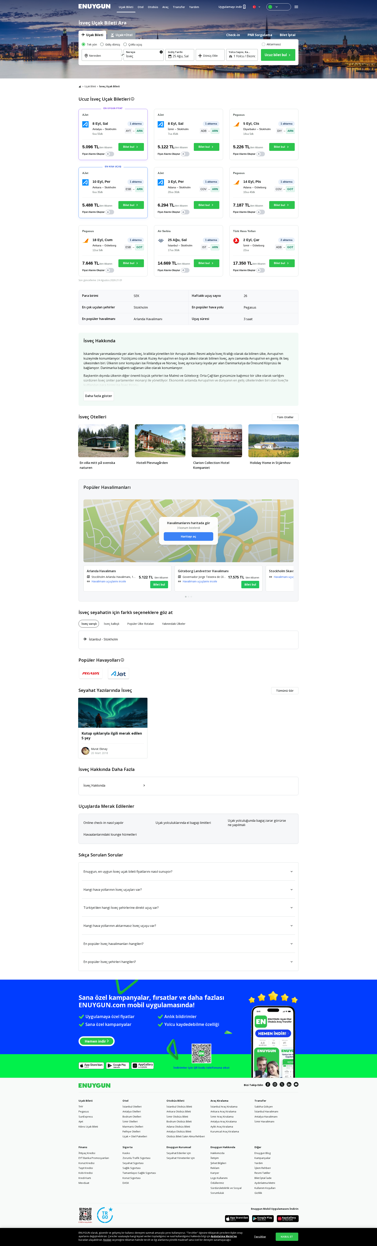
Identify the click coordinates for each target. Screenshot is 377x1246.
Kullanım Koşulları (264, 1188)
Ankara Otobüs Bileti (179, 1111)
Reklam (214, 1168)
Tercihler (260, 1236)
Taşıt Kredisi (86, 1168)
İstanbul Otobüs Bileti (179, 1106)
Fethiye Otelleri (131, 1131)
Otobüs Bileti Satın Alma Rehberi (186, 1136)
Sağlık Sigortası (132, 1168)
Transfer (260, 1100)
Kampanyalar (262, 1158)
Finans (83, 1147)
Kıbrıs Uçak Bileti (88, 1126)
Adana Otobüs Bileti (178, 1126)
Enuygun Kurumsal (179, 1147)
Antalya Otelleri (132, 1111)
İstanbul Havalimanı (266, 1111)
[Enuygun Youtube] (296, 1085)
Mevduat (84, 1183)
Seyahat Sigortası (133, 1163)
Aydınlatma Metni (264, 1183)
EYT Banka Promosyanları (94, 1158)
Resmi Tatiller (262, 1173)
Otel (125, 1100)
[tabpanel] (188, 52)
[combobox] (104, 58)
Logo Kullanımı (219, 1178)
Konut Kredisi (86, 1163)
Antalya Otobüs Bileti (179, 1131)
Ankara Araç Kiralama (223, 1111)
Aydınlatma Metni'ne (224, 1236)
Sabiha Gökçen (263, 1106)
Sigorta (128, 1147)
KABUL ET (287, 1236)
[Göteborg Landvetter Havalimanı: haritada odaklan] (218, 578)
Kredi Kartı (85, 1178)
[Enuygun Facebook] (267, 1085)
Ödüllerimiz (217, 1183)
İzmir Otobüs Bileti (177, 1116)
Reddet (107, 1239)
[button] (98, 154)
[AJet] (118, 673)
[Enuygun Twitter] (282, 1085)
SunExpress (86, 1116)
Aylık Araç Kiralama (221, 1126)
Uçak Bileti (90, 86)
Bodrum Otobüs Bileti (179, 1121)
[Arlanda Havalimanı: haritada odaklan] (127, 578)
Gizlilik (258, 1193)
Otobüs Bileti (175, 1100)
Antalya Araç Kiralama (223, 1121)
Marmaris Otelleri (133, 1126)
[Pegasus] (91, 673)
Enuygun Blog (262, 1153)
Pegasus (84, 1111)
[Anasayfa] (80, 86)
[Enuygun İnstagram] (275, 1085)
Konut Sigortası (132, 1178)
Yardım (258, 1163)
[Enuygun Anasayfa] (94, 7)
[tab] (92, 35)
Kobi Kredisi (86, 1173)
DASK (126, 1183)
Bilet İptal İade (263, 1178)
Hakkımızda (217, 1153)
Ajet (81, 1121)
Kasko (126, 1153)
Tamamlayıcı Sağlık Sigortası (139, 1173)
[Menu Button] (278, 6)
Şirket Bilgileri (218, 1163)
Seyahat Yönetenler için (181, 1158)
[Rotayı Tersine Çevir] (122, 55)
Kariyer (214, 1173)
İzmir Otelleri (130, 1121)
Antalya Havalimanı (265, 1116)
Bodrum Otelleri (132, 1116)
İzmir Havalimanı (264, 1121)
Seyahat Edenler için (179, 1153)
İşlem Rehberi (262, 1168)
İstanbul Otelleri (132, 1106)
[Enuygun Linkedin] (289, 1085)
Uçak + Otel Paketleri (135, 1136)
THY (81, 1106)
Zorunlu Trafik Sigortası (136, 1158)
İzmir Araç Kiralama (221, 1116)
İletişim (214, 1158)
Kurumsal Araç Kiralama (224, 1131)
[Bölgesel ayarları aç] (257, 6)
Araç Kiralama (219, 1100)
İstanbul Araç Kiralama (223, 1106)
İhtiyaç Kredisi (87, 1153)
